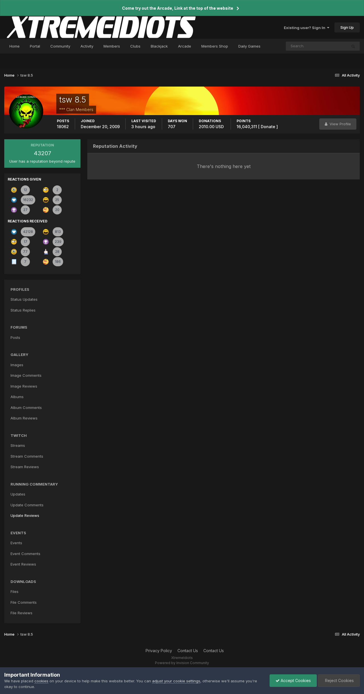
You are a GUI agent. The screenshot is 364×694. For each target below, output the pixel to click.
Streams (18, 445)
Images (17, 365)
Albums (17, 396)
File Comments (24, 602)
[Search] (353, 46)
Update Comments (27, 505)
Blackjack (159, 46)
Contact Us (187, 650)
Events (16, 543)
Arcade (184, 46)
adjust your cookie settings (176, 681)
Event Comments (25, 553)
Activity (86, 46)
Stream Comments (27, 456)
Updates (18, 494)
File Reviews (21, 613)
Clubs (135, 46)
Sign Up (347, 27)
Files (14, 591)
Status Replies (23, 310)
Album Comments (26, 407)
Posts (15, 337)
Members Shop (214, 46)
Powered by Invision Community (182, 663)
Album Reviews (24, 418)
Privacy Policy (159, 650)
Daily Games (249, 46)
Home (14, 46)
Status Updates (326, 46)
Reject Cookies (339, 680)
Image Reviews (24, 386)
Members (112, 46)
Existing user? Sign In (305, 27)
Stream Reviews (25, 466)
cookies (41, 681)
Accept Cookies (295, 680)
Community (60, 46)
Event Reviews (23, 564)
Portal (35, 46)
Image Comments (26, 375)
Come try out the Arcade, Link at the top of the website (177, 8)
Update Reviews (25, 515)
